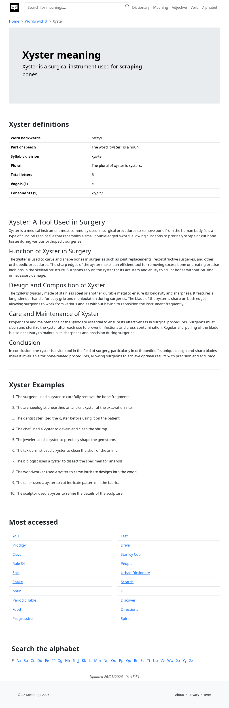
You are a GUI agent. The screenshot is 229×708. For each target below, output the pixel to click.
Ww (170, 660)
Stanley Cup (131, 554)
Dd (39, 660)
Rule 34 (19, 563)
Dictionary (141, 7)
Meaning (160, 7)
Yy (185, 660)
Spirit (125, 618)
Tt (148, 660)
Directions (129, 609)
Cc (33, 660)
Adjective (179, 7)
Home (14, 21)
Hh (67, 660)
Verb (195, 7)
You (16, 536)
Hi (122, 591)
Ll (90, 660)
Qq (128, 660)
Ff (53, 660)
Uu (155, 660)
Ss (142, 660)
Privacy (194, 695)
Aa (19, 660)
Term (207, 695)
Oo (113, 660)
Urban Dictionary (135, 572)
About (179, 695)
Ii (74, 660)
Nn (106, 660)
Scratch (127, 581)
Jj (78, 660)
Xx (178, 660)
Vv (163, 660)
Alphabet (209, 7)
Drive (125, 545)
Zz (191, 660)
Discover (128, 600)
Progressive (23, 618)
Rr (136, 660)
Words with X (36, 21)
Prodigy (19, 545)
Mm (97, 660)
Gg (59, 660)
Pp (121, 660)
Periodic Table (24, 600)
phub (17, 591)
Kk (84, 660)
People (126, 563)
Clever (18, 554)
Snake (18, 581)
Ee (47, 660)
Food (17, 609)
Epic (16, 572)
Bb (25, 660)
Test (124, 536)
